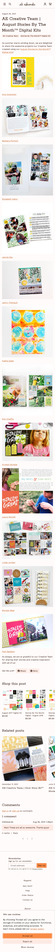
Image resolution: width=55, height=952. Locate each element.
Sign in (5, 811)
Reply (15, 833)
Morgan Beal (8, 610)
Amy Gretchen (9, 94)
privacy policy (37, 929)
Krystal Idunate (9, 464)
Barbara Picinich (10, 141)
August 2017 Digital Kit (12, 713)
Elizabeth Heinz (10, 199)
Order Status (27, 895)
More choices (27, 947)
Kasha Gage (8, 361)
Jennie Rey (7, 257)
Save (36, 671)
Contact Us (27, 900)
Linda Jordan (8, 562)
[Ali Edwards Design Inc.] (27, 4)
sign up (15, 811)
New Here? (27, 886)
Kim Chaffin (8, 419)
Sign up (41, 865)
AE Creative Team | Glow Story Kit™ (23, 788)
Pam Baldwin (8, 651)
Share (24, 671)
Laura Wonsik (8, 517)
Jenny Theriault (10, 302)
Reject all (27, 941)
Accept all (27, 936)
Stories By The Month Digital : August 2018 (34, 714)
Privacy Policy (37, 869)
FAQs (27, 891)
